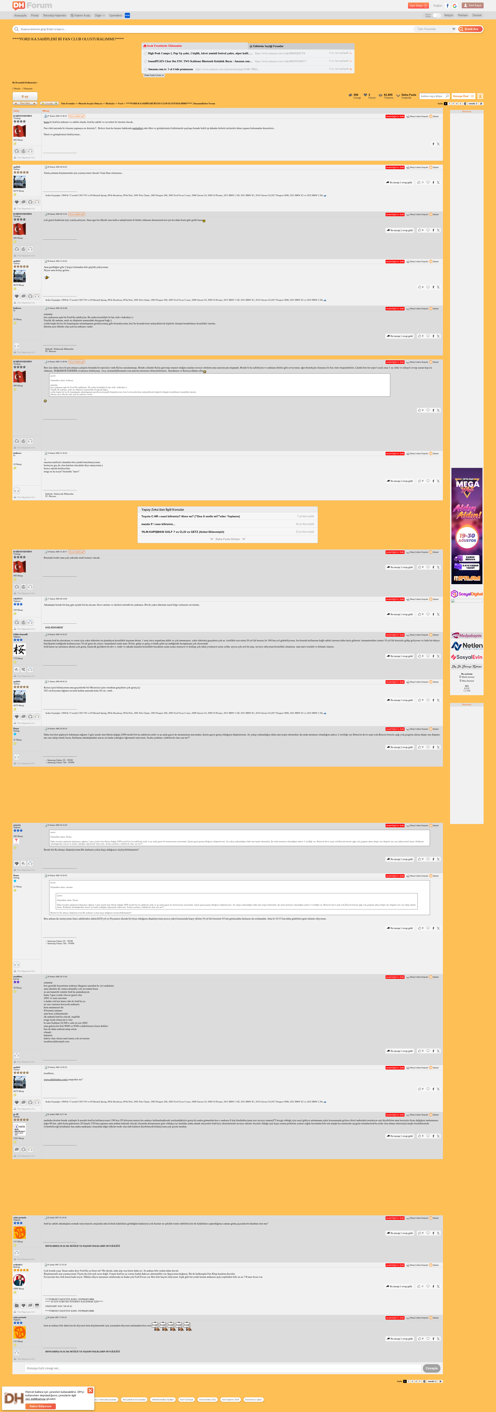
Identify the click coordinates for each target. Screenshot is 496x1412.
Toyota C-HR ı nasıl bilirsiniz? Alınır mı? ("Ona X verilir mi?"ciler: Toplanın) (190, 516)
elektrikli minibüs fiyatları (163, 1399)
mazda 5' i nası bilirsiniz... (158, 524)
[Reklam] (127, 15)
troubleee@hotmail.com (56, 1041)
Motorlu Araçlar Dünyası (90, 103)
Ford (120, 103)
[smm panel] (467, 638)
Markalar (110, 103)
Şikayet (436, 116)
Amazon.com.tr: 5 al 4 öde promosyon (170, 69)
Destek (477, 15)
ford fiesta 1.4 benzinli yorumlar (102, 1399)
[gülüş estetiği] (467, 669)
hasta (46, 122)
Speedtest (115, 15)
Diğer (98, 15)
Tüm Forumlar (68, 103)
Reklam (463, 15)
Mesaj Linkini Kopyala (419, 116)
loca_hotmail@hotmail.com (116, 370)
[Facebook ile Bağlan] (447, 6)
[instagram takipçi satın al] (467, 597)
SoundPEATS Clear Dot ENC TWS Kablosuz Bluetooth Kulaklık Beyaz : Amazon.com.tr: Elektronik (200, 61)
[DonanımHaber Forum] (33, 5)
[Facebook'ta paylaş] (433, 143)
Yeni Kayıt (474, 5)
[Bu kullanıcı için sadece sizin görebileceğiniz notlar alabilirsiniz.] (14, 144)
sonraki (472, 103)
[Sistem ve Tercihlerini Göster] (16, 841)
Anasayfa (20, 15)
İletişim (448, 15)
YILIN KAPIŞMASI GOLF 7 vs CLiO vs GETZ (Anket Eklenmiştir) (182, 531)
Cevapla (49, 103)
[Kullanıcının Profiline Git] (19, 131)
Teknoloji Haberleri (54, 15)
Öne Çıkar (25, 102)
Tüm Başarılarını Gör (26, 157)
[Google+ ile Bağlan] (455, 6)
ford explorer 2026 (230, 1399)
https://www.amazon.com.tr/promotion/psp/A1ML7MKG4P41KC (228, 69)
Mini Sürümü (468, 681)
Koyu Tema (428, 15)
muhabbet (138, 128)
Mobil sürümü (468, 677)
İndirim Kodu (82, 15)
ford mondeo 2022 (207, 1399)
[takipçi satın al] (467, 660)
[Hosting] (467, 650)
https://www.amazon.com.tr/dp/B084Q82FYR (280, 53)
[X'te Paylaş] (438, 143)
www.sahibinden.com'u (56, 1079)
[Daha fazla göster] (154, 75)
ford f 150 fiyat (186, 1399)
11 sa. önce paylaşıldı (339, 60)
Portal (34, 15)
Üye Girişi (416, 5)
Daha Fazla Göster (228, 539)
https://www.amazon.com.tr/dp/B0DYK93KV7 (280, 61)
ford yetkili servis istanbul (134, 1399)
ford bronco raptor (253, 1399)
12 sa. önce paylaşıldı (339, 53)
